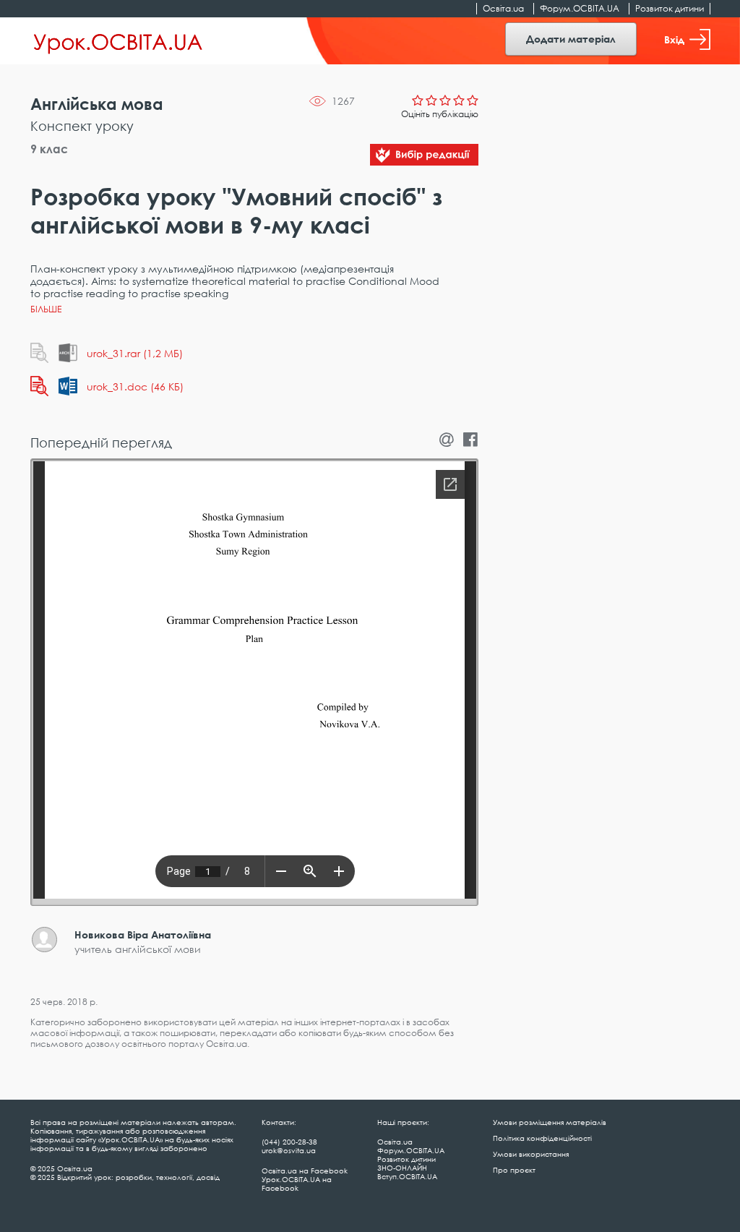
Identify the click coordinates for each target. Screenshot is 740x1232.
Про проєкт (514, 1169)
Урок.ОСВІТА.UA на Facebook (297, 1183)
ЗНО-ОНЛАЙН (402, 1167)
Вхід (674, 39)
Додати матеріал (571, 39)
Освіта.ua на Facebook (305, 1170)
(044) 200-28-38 (289, 1141)
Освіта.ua (503, 8)
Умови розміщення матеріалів (549, 1122)
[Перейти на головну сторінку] (118, 41)
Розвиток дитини (669, 8)
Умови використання (531, 1154)
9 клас (49, 149)
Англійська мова (96, 104)
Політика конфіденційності (542, 1138)
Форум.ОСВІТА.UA (579, 8)
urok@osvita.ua (289, 1150)
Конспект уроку (82, 126)
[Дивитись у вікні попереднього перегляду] (39, 353)
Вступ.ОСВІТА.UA (407, 1176)
